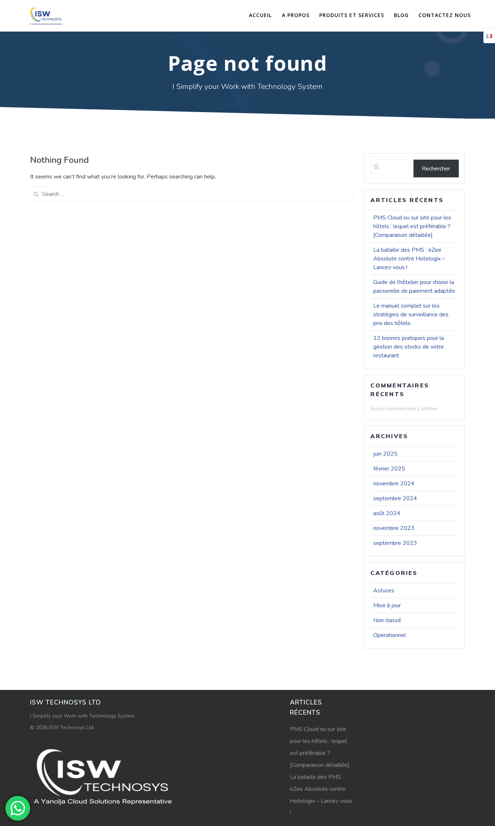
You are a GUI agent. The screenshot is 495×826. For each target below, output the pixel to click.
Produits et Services (351, 15)
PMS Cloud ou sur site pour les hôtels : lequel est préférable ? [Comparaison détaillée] (412, 226)
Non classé (387, 620)
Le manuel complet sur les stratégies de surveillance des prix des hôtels (411, 314)
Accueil (260, 15)
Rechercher (436, 169)
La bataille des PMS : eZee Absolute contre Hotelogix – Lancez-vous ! (409, 258)
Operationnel (389, 635)
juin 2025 (385, 454)
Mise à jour (387, 605)
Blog (401, 15)
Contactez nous (445, 15)
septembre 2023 (395, 543)
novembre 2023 (394, 528)
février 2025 (389, 469)
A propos (295, 15)
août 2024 (386, 513)
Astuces (383, 591)
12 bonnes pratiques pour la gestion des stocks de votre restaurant (408, 346)
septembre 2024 (395, 498)
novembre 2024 (394, 484)
